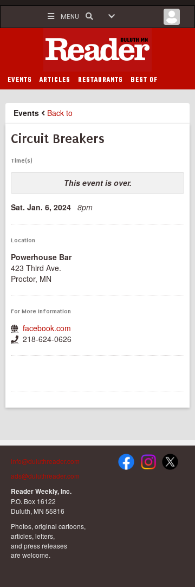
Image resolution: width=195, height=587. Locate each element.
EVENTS (20, 80)
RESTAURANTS (100, 80)
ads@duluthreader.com (45, 475)
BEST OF (144, 80)
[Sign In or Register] (172, 19)
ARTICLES (55, 80)
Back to (60, 112)
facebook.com (47, 327)
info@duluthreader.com (45, 461)
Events (26, 112)
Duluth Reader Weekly (97, 50)
